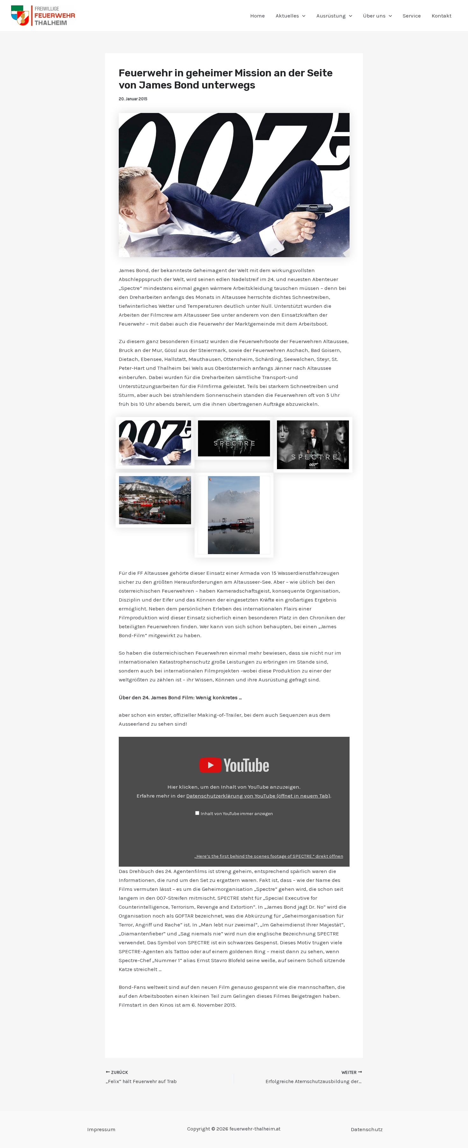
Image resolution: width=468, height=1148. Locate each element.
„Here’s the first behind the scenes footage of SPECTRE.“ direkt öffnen (268, 856)
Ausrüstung (331, 15)
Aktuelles (287, 15)
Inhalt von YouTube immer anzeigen (237, 813)
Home (257, 15)
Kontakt (441, 15)
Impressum (101, 1129)
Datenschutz (367, 1129)
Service (412, 15)
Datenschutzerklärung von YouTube (258, 795)
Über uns (374, 15)
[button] (302, 15)
